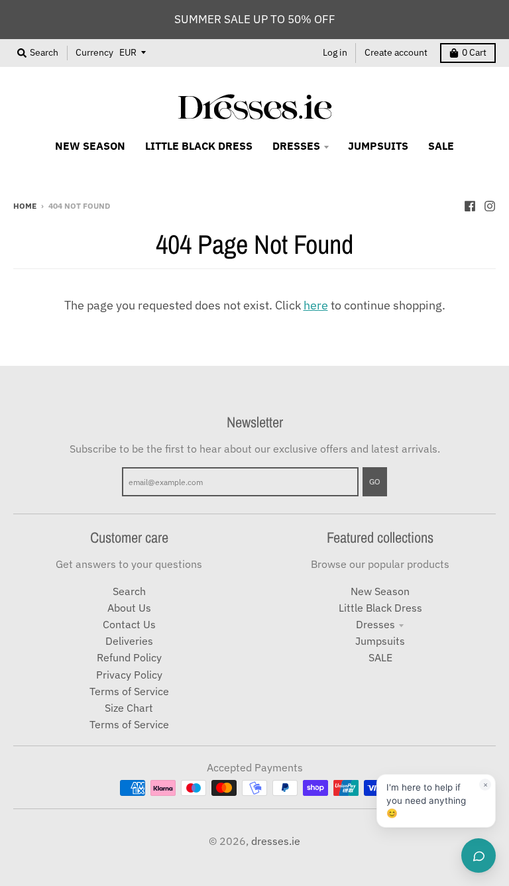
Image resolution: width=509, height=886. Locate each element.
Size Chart (129, 707)
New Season (380, 591)
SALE (380, 657)
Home (24, 205)
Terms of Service (129, 691)
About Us (129, 607)
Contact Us (129, 624)
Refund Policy (129, 657)
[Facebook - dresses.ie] (470, 205)
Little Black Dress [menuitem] (199, 145)
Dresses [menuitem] (296, 145)
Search (129, 591)
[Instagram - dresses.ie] (490, 205)
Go (374, 481)
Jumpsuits (380, 640)
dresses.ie (275, 841)
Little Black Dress (380, 607)
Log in (335, 52)
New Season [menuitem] (90, 145)
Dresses (375, 624)
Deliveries (129, 640)
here (316, 305)
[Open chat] (478, 855)
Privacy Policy (129, 674)
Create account (396, 52)
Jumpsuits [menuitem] (378, 145)
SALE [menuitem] (441, 145)
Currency (94, 52)
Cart (474, 52)
